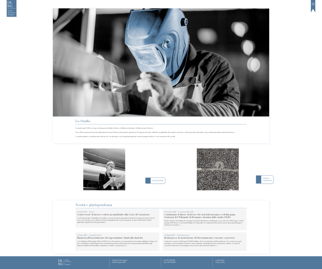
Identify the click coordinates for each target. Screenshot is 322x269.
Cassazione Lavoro (95, 235)
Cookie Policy (220, 260)
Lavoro (91, 212)
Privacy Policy (220, 262)
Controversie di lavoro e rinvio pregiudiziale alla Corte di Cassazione (113, 214)
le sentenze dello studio (186, 212)
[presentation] (55, 62)
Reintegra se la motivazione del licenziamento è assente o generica (199, 238)
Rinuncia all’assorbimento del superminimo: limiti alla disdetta (110, 238)
